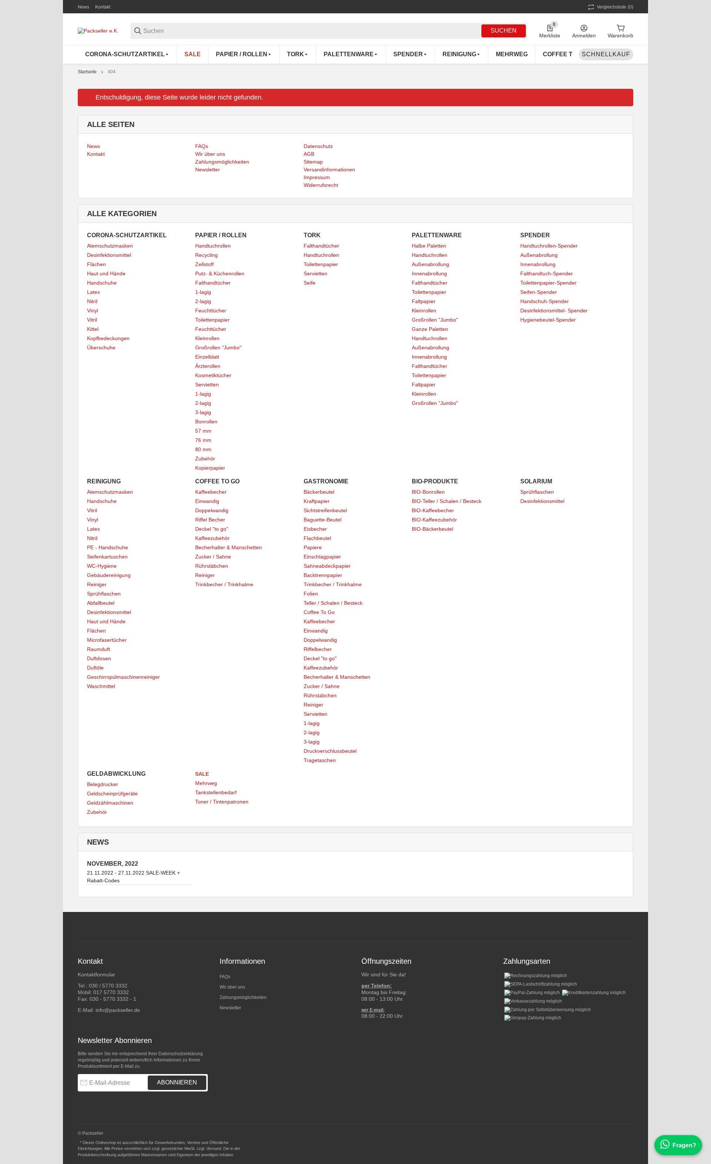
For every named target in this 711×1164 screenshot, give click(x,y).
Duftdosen (99, 658)
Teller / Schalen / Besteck (333, 603)
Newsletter (230, 1007)
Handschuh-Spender (544, 301)
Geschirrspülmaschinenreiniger (123, 677)
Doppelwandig (211, 510)
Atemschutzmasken (110, 246)
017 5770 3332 (111, 992)
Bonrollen (206, 422)
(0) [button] (615, 7)
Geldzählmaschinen (110, 803)
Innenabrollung (429, 273)
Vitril (92, 320)
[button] (627, 927)
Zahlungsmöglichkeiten (243, 997)
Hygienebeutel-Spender (548, 320)
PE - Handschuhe (107, 547)
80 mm (203, 449)
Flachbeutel (317, 538)
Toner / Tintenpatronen (221, 802)
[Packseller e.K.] (98, 30)
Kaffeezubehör (212, 538)
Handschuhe (102, 283)
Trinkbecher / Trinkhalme (224, 584)
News (83, 7)
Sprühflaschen (104, 594)
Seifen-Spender (538, 292)
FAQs (225, 976)
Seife (310, 283)
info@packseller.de (118, 1010)
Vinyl (92, 310)
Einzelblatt (207, 357)
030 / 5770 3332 (108, 986)
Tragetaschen (320, 760)
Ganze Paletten (430, 329)
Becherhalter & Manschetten (228, 547)
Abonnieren (177, 1082)
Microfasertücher (107, 640)
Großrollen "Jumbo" (218, 347)
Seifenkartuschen (107, 557)
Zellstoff (204, 264)
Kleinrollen (207, 338)
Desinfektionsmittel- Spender (554, 310)
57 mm (203, 431)
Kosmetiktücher (213, 375)
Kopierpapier (210, 468)
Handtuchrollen (213, 246)
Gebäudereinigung (109, 575)
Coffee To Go (319, 612)
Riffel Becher (210, 520)
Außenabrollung (430, 264)
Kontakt (102, 7)
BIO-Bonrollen (428, 492)
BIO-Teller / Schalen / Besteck (446, 501)
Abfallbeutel (100, 603)
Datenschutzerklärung (180, 1053)
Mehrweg (206, 783)
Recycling (206, 255)
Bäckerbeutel (319, 492)
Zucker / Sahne (213, 557)
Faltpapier (423, 301)
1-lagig (203, 292)
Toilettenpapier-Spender (548, 283)
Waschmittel (101, 686)
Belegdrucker (102, 784)
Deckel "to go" (211, 529)
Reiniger (97, 584)
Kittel (93, 329)
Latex (93, 292)
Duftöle (95, 668)
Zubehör (205, 459)
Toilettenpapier (212, 320)
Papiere (313, 547)
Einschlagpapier (322, 557)
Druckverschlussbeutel (330, 751)
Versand (213, 1148)
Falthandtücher (213, 283)
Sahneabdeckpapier (327, 566)
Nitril (92, 301)
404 (112, 72)
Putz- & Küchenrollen (219, 273)
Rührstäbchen (211, 566)
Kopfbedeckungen (108, 338)
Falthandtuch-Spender (546, 273)
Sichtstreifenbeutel (325, 510)
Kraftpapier (317, 501)
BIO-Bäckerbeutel (432, 529)
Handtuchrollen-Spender (549, 246)
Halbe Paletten (429, 246)
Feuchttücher (210, 310)
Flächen (96, 264)
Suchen (504, 30)
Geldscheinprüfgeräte (112, 793)
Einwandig (207, 501)
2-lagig (203, 301)
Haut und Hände (106, 273)
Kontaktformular (96, 974)
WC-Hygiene (102, 566)
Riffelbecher (318, 649)
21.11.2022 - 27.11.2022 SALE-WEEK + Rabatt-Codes (133, 876)
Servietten (207, 385)
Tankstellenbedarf (216, 792)
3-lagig (203, 412)
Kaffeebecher (211, 492)
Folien (311, 594)
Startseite (87, 72)
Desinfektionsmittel (109, 255)
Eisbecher (315, 529)
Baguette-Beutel (322, 520)
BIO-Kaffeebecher (433, 510)
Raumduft (98, 649)
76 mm (203, 440)
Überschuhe (101, 347)
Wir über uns (232, 987)
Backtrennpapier (323, 575)
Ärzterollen (207, 366)
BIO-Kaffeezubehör (434, 520)
